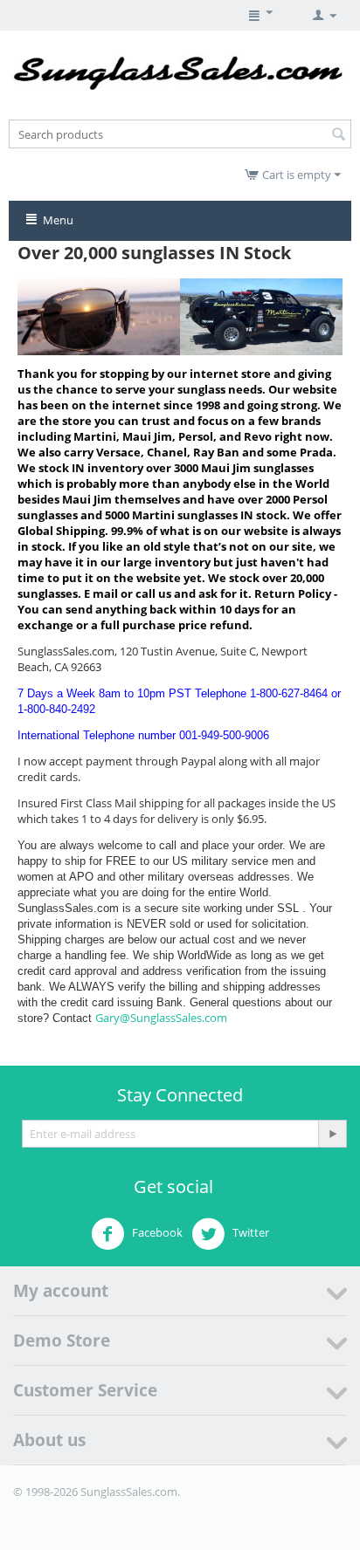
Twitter (249, 1232)
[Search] (338, 135)
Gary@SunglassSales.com (161, 1017)
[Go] (332, 1134)
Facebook (156, 1232)
